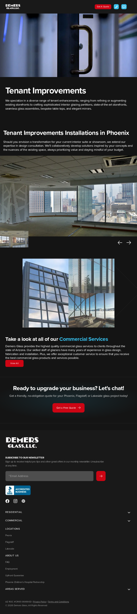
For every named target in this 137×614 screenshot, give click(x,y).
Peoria (8, 535)
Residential (13, 512)
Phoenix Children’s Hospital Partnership (24, 582)
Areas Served (15, 589)
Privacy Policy (39, 601)
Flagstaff (9, 542)
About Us (12, 555)
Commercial (14, 520)
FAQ (7, 562)
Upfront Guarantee (14, 575)
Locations (12, 529)
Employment (11, 569)
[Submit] (101, 476)
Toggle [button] (128, 512)
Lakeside (9, 549)
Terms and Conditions (58, 601)
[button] (120, 242)
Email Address (18, 476)
